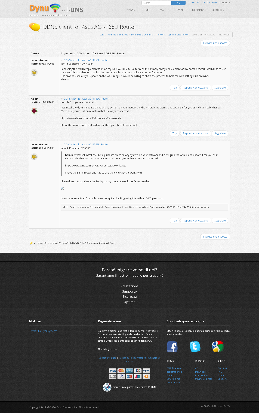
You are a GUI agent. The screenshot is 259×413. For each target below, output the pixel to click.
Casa (102, 34)
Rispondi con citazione (195, 87)
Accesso (212, 2)
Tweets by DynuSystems (43, 331)
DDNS (130, 10)
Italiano (224, 2)
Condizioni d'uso (107, 357)
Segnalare (220, 87)
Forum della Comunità (142, 34)
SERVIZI (178, 10)
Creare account (198, 2)
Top (174, 87)
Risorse (217, 10)
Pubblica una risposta (215, 43)
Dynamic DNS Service (178, 34)
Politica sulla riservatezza (132, 357)
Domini (146, 10)
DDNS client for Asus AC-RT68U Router (86, 60)
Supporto (197, 10)
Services (160, 34)
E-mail (162, 10)
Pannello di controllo (117, 34)
